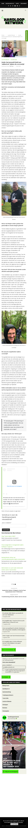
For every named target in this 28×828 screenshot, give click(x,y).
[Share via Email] (15, 584)
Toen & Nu (5, 698)
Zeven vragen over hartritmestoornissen (13, 635)
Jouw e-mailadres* (7, 665)
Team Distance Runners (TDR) (19, 506)
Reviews (4, 707)
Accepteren (14, 824)
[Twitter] (10, 5)
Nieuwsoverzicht (10, 3)
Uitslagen (5, 704)
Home (2, 3)
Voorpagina (5, 711)
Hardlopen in (6, 688)
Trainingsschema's (7, 695)
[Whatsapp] (19, 5)
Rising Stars (5, 685)
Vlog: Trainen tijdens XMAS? (8, 536)
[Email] (15, 5)
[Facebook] (8, 5)
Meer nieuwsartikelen (7, 649)
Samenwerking (6, 692)
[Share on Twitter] (13, 584)
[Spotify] (17, 5)
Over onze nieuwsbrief (8, 662)
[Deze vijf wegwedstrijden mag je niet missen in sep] (14, 756)
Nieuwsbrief (24, 3)
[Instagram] (12, 5)
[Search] (25, 10)
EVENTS (17, 3)
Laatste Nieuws (11, 35)
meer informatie (19, 822)
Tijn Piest (11, 66)
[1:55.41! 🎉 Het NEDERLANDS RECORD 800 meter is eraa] (14, 733)
